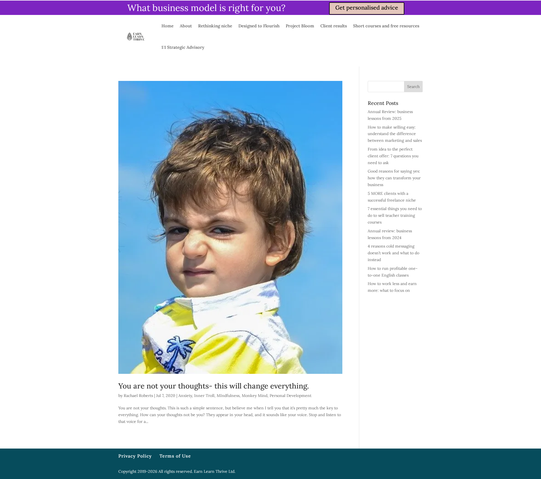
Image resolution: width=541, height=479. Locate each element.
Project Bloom (300, 25)
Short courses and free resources (386, 25)
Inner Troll (204, 395)
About (186, 25)
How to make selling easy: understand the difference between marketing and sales (395, 134)
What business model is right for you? (206, 8)
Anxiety (185, 395)
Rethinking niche (215, 25)
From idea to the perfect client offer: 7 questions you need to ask (393, 156)
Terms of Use (175, 456)
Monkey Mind (254, 395)
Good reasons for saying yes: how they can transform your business (394, 178)
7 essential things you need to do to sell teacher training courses (395, 215)
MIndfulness (228, 395)
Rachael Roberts (138, 395)
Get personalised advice (366, 7)
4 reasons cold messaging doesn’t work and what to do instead (393, 253)
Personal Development (290, 395)
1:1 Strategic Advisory (182, 47)
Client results (333, 25)
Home (167, 25)
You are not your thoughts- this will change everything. (213, 385)
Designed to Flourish (259, 25)
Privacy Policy (135, 456)
